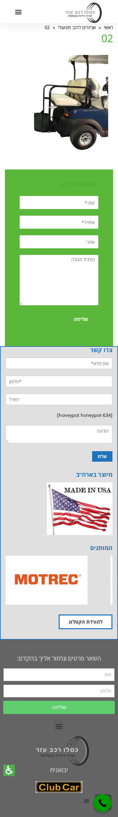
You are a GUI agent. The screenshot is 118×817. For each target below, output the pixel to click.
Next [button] (107, 580)
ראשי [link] (108, 27)
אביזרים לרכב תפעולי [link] (77, 27)
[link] (69, 103)
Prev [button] (11, 580)
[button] (9, 770)
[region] (59, 27)
